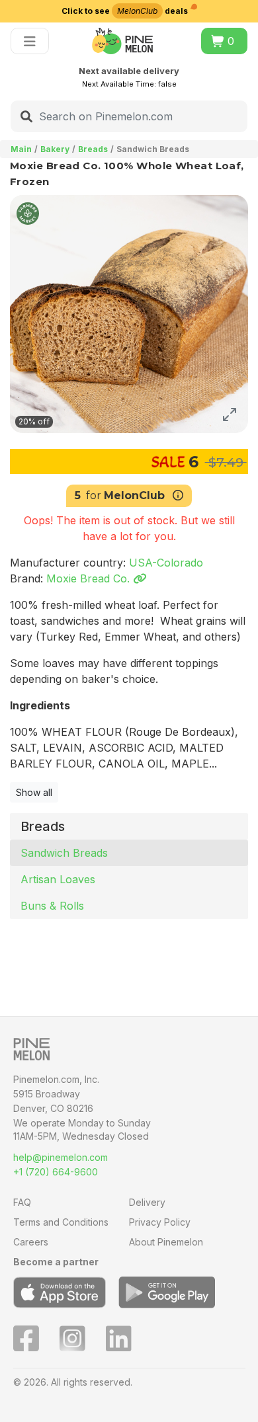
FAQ (22, 1202)
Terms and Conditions (60, 1222)
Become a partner (56, 1261)
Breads (93, 149)
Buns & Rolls (52, 905)
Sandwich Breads (64, 852)
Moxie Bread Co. (89, 578)
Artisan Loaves (58, 879)
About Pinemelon (166, 1241)
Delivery (147, 1202)
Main (21, 149)
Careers (30, 1241)
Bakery (54, 149)
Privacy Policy (160, 1222)
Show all (34, 792)
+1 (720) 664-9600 (55, 1171)
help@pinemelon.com (60, 1157)
